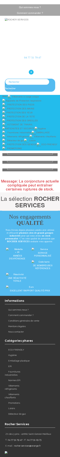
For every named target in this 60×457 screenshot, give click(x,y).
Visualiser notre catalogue (30, 40)
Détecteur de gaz (17, 414)
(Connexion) (30, 65)
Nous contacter (16, 332)
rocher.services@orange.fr (27, 446)
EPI (10, 366)
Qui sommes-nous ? (30, 7)
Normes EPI (14, 380)
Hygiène (12, 355)
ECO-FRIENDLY (16, 350)
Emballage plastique (19, 361)
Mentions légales (17, 326)
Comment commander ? (30, 12)
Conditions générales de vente (23, 321)
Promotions (14, 403)
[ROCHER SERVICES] (30, 27)
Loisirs (11, 408)
